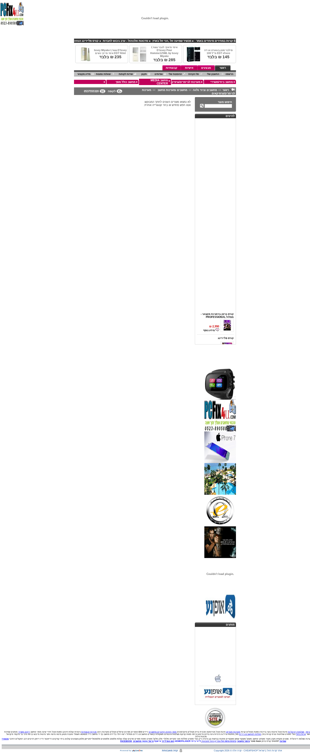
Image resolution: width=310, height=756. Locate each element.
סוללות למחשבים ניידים (250, 734)
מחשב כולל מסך (125, 82)
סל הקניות (193, 74)
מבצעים (206, 67)
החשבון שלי (213, 74)
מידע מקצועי (83, 74)
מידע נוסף (209, 327)
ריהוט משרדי (24, 732)
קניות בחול (301, 734)
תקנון (144, 74)
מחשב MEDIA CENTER (159, 82)
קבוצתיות (171, 67)
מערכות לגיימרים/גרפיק (186, 82)
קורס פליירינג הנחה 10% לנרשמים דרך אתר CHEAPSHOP (75, 40)
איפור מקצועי (243, 741)
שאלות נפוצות (103, 74)
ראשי (223, 67)
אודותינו (159, 74)
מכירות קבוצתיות (89, 732)
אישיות (189, 67)
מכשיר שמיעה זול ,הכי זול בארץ (184, 40)
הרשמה (229, 74)
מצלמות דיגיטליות (296, 732)
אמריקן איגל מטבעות (211, 741)
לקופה (112, 91)
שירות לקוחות (126, 74)
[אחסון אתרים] (131, 750)
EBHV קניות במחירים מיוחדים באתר (231, 40)
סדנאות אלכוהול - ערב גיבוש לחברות (138, 40)
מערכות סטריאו (233, 732)
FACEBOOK (126, 741)
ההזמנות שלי (175, 74)
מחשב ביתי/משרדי (221, 82)
